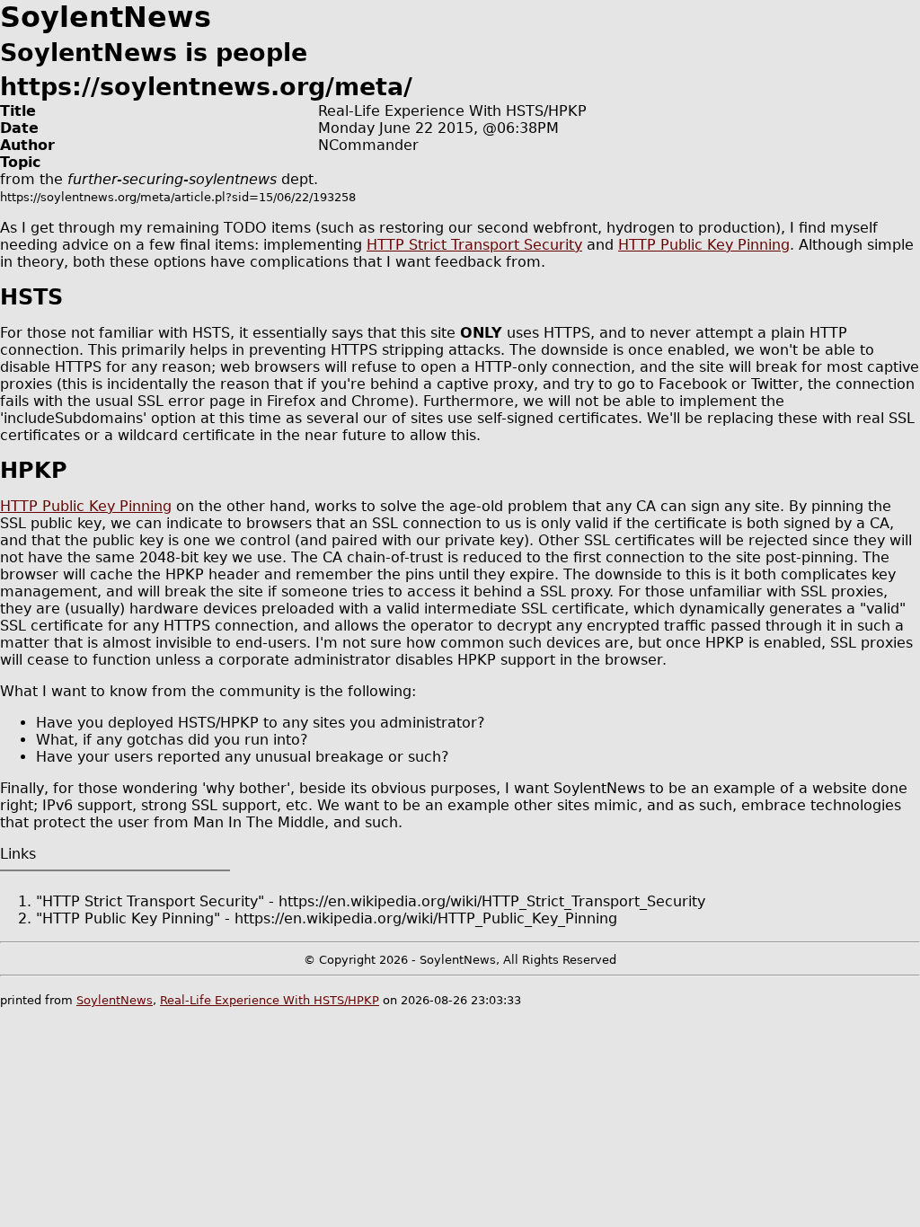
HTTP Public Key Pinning (704, 244)
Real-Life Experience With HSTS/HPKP (269, 1000)
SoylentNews (114, 1000)
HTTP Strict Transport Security (474, 244)
